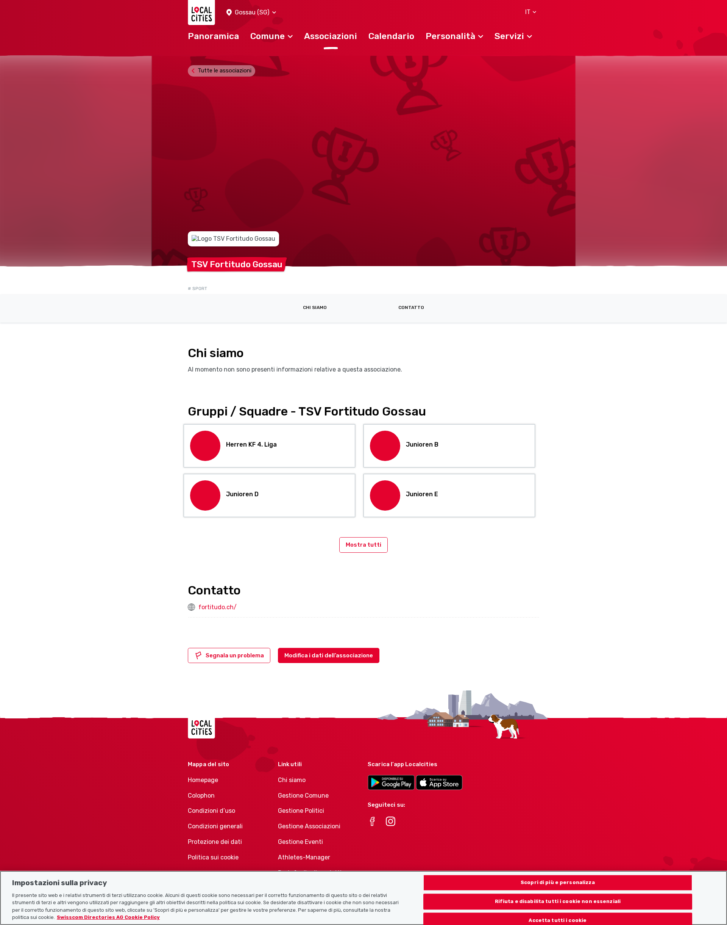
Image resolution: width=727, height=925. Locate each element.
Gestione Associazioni (309, 826)
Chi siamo (315, 307)
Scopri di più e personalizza (558, 883)
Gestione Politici (301, 810)
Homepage (203, 780)
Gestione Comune (303, 795)
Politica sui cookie (213, 857)
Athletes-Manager (304, 857)
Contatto (411, 307)
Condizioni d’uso (211, 810)
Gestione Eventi (300, 841)
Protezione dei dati (215, 841)
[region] (363, 898)
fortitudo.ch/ (217, 607)
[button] (251, 13)
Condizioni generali (215, 826)
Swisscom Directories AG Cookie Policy (108, 917)
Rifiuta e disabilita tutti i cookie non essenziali (558, 902)
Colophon (201, 795)
